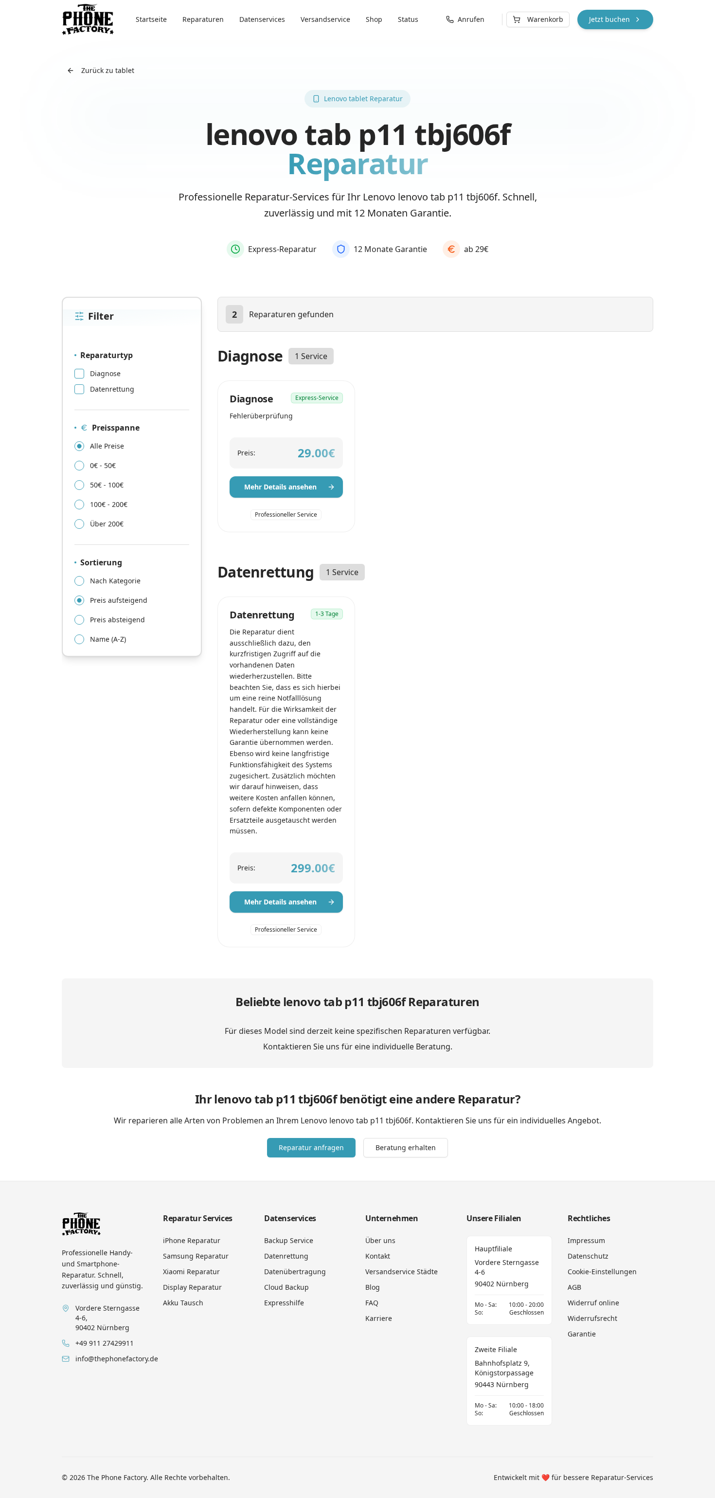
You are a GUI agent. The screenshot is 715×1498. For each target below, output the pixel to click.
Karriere (378, 1318)
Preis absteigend (117, 619)
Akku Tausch (183, 1302)
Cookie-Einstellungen (602, 1271)
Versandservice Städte (401, 1271)
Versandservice (325, 19)
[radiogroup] (131, 485)
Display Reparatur (192, 1287)
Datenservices (262, 19)
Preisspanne (116, 427)
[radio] (79, 446)
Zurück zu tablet (107, 70)
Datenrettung (112, 389)
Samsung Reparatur (196, 1256)
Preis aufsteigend (118, 600)
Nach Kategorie (115, 581)
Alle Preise (107, 446)
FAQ (371, 1302)
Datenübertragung (295, 1271)
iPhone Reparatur (191, 1240)
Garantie (582, 1333)
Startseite (151, 19)
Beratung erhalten (405, 1147)
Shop (374, 19)
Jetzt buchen (609, 19)
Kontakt (377, 1256)
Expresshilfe (284, 1302)
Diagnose (105, 373)
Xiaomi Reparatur (191, 1271)
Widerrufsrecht (592, 1318)
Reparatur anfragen (311, 1147)
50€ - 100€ (107, 485)
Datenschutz (588, 1256)
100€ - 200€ (108, 504)
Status (408, 19)
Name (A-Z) (108, 639)
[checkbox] (79, 374)
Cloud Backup (286, 1287)
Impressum (586, 1240)
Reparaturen (203, 19)
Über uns (380, 1240)
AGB (574, 1287)
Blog (372, 1287)
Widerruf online (593, 1302)
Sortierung (101, 562)
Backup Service (288, 1240)
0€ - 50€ (103, 465)
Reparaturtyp (106, 355)
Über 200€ (107, 524)
